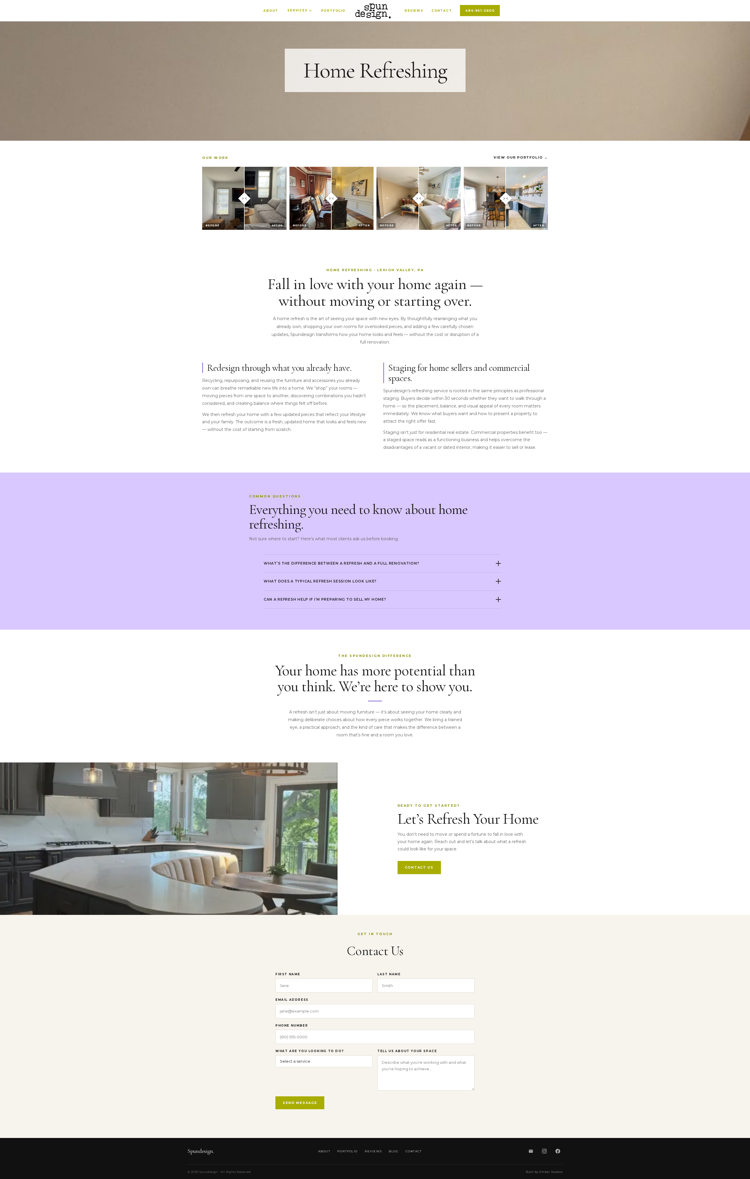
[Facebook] (557, 1151)
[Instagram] (544, 1151)
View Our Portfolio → (521, 157)
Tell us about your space (407, 1051)
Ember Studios (550, 1172)
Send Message (300, 1103)
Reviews (414, 11)
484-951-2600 (479, 11)
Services (297, 10)
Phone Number (291, 1025)
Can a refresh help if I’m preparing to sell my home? (325, 599)
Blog (393, 1151)
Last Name (388, 974)
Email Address (291, 1000)
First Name (287, 974)
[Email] (531, 1151)
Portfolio (333, 11)
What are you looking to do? (309, 1051)
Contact (442, 11)
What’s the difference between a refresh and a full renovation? (341, 563)
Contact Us (419, 867)
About (270, 11)
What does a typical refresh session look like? (320, 581)
